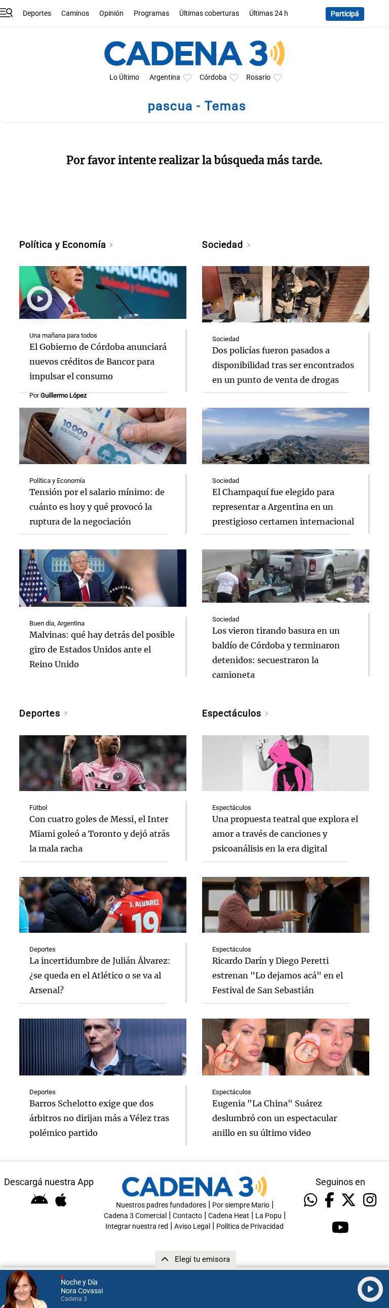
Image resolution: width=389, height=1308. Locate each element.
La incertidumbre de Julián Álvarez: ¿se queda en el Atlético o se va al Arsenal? (100, 975)
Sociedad (224, 244)
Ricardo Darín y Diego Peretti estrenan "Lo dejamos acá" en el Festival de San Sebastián (277, 975)
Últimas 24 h (268, 13)
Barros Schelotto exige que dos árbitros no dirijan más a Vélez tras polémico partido (99, 1118)
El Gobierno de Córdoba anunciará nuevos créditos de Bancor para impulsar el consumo (98, 361)
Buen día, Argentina (57, 623)
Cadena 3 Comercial (135, 1216)
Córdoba (213, 77)
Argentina (164, 77)
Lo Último (124, 77)
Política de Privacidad (250, 1226)
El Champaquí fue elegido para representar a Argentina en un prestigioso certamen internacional (283, 507)
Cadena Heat (228, 1216)
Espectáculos (233, 713)
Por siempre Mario (240, 1205)
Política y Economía (63, 244)
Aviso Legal (192, 1226)
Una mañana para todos (63, 335)
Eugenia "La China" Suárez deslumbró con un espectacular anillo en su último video (274, 1118)
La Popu (268, 1216)
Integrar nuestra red (136, 1226)
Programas (151, 13)
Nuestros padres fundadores (161, 1205)
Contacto (187, 1216)
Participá (345, 14)
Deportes (37, 13)
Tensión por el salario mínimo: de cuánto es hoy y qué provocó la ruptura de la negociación (97, 507)
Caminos (75, 13)
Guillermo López (64, 395)
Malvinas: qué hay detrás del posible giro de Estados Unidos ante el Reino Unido (102, 649)
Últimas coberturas (209, 13)
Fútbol (38, 807)
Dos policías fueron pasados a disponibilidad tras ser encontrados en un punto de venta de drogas (283, 365)
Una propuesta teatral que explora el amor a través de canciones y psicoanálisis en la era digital (285, 834)
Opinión (111, 13)
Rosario (258, 77)
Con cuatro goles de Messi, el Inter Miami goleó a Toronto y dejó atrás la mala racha (99, 834)
